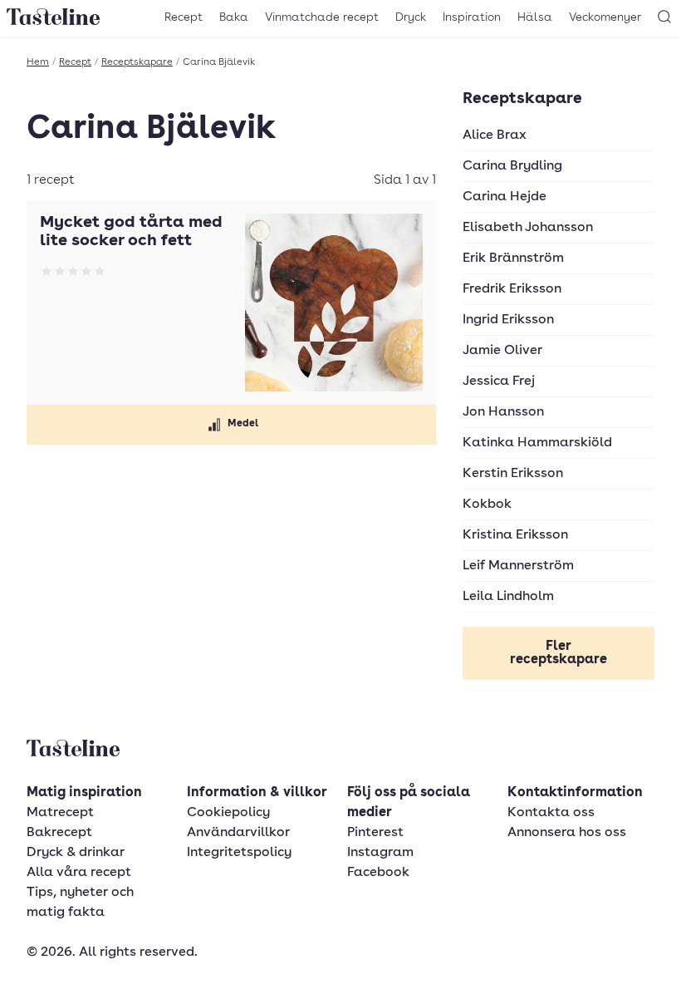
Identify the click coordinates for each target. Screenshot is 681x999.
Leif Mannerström (518, 566)
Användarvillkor (238, 832)
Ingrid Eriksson (508, 320)
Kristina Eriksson (515, 535)
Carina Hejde (504, 197)
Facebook (378, 872)
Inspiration (472, 17)
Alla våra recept (79, 872)
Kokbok (487, 504)
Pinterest (375, 832)
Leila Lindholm (508, 596)
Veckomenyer (605, 17)
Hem (38, 62)
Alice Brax (495, 135)
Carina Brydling (512, 166)
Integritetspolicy (239, 852)
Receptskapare (137, 62)
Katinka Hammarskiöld (537, 443)
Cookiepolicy (228, 812)
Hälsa (534, 17)
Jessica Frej (499, 381)
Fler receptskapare (558, 653)
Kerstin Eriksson (513, 473)
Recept (183, 17)
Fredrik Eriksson (512, 289)
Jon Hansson (503, 412)
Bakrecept (59, 832)
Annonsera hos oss (566, 832)
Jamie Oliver (502, 350)
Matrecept (60, 812)
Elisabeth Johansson (528, 227)
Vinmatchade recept (322, 17)
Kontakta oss (551, 812)
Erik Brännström (513, 258)
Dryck (410, 17)
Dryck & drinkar (76, 852)
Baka (233, 17)
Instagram (380, 852)
